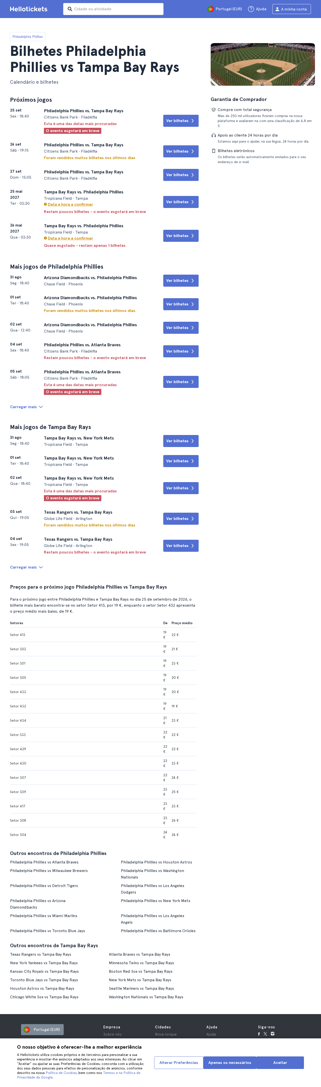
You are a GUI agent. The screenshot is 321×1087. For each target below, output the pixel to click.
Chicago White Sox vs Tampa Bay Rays (44, 997)
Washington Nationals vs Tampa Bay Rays (146, 997)
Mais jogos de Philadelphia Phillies (56, 266)
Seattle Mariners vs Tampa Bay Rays (141, 988)
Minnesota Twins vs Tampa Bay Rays (141, 962)
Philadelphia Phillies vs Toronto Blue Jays (47, 930)
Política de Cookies (61, 1073)
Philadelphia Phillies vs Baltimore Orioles (158, 930)
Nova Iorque (166, 1034)
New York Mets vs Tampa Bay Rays (140, 979)
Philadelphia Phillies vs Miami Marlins (43, 915)
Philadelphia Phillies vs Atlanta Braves (44, 862)
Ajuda (211, 1034)
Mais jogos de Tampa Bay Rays (50, 426)
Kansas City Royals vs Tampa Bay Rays (44, 971)
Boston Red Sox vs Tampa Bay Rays (141, 971)
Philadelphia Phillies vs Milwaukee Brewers (49, 870)
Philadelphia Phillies (27, 37)
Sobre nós (112, 1034)
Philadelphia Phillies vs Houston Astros (156, 862)
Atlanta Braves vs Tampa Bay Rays (139, 954)
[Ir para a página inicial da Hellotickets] (29, 9)
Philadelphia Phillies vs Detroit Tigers (44, 885)
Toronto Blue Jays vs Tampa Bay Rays (44, 979)
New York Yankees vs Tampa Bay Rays (44, 962)
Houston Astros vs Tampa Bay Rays (42, 988)
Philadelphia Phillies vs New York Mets (155, 900)
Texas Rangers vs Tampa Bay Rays (40, 954)
